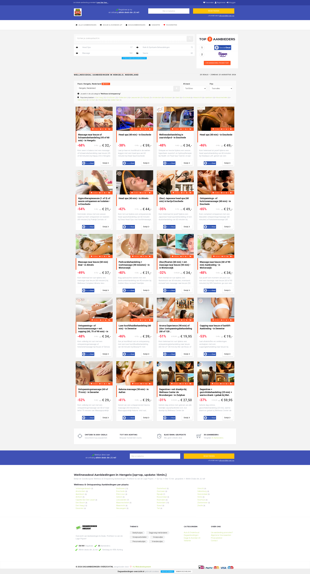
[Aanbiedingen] (101, 528)
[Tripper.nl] (222, 54)
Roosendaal (103, 100)
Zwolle (200, 505)
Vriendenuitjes (157, 541)
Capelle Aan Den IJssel (85, 500)
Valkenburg (202, 491)
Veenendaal (82, 100)
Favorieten (209, 3)
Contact (214, 541)
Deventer (79, 508)
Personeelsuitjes (139, 541)
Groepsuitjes (158, 537)
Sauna (167, 53)
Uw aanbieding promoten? (217, 63)
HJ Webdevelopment (142, 567)
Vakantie (155, 25)
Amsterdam (157, 97)
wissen (106, 84)
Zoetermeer (115, 100)
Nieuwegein (121, 508)
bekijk (105, 163)
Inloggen (232, 3)
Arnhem (92, 100)
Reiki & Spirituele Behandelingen (167, 47)
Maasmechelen (221, 97)
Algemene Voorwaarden (221, 535)
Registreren (220, 3)
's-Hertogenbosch (83, 488)
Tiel (158, 508)
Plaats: (93, 84)
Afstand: (186, 84)
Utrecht (200, 488)
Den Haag (99, 97)
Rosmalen (161, 500)
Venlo (199, 497)
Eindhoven (111, 97)
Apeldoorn (209, 97)
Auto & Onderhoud (191, 532)
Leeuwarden (135, 97)
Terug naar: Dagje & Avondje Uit (135, 58)
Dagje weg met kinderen (158, 533)
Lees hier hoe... (102, 2)
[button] (190, 38)
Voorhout (201, 500)
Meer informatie (167, 571)
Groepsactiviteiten (140, 537)
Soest (178, 97)
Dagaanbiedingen (136, 25)
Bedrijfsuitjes (138, 533)
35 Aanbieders (217, 438)
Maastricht (198, 97)
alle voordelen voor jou (226, 16)
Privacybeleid (216, 538)
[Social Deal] (222, 47)
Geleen (119, 497)
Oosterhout (161, 488)
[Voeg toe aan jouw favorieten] (79, 110)
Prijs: (212, 84)
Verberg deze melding (183, 571)
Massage (107, 53)
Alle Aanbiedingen (87, 25)
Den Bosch (80, 503)
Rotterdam (123, 97)
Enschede (186, 97)
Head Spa (107, 47)
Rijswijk (146, 97)
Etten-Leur (120, 494)
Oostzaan (168, 97)
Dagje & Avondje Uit (112, 25)
